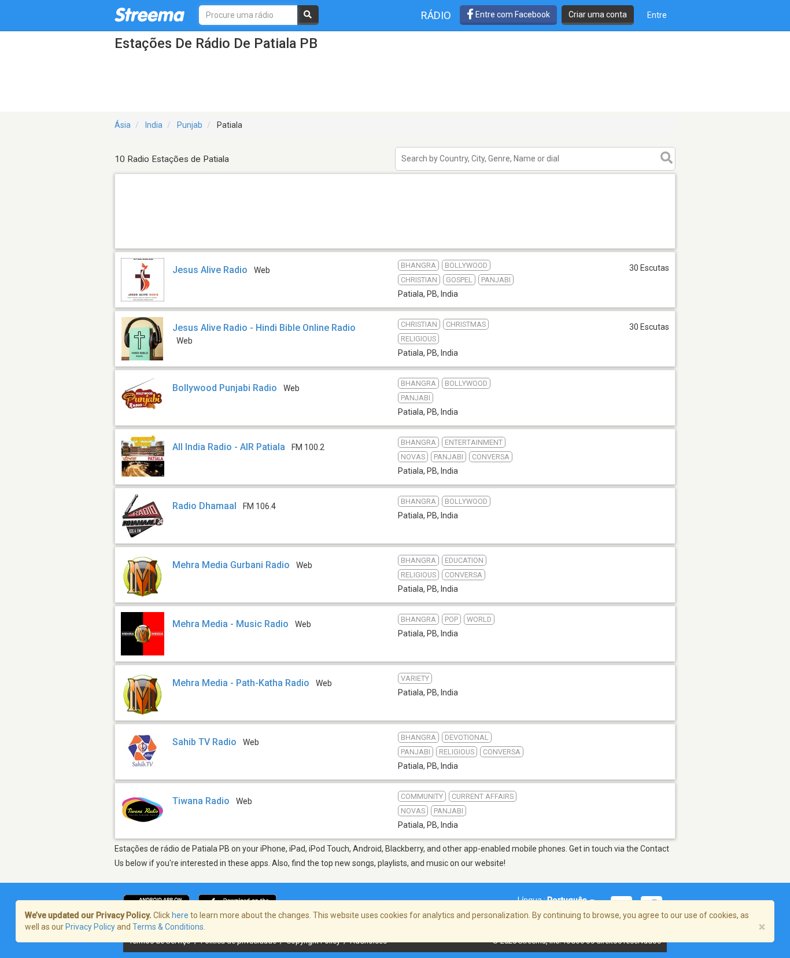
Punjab (189, 125)
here (180, 915)
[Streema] (149, 14)
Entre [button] (657, 15)
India (154, 125)
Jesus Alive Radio (210, 269)
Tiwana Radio (201, 800)
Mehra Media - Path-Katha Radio (240, 682)
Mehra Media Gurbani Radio (231, 564)
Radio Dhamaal (204, 505)
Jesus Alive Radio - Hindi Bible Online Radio (264, 327)
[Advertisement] (395, 248)
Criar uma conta (597, 14)
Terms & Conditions (168, 926)
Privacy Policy (90, 926)
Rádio (436, 15)
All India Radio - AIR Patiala (228, 446)
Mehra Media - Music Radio (230, 623)
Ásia (123, 125)
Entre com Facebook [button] (512, 14)
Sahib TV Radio (204, 741)
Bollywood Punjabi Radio (224, 387)
